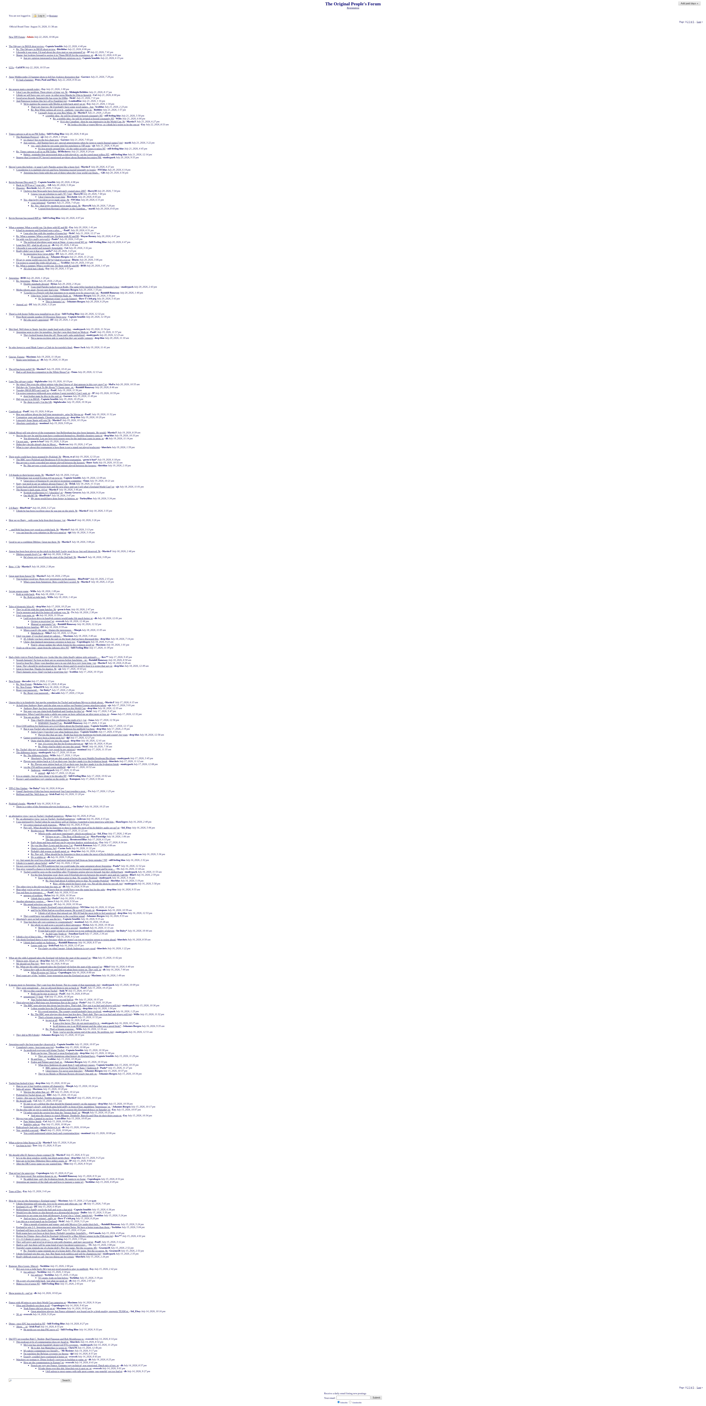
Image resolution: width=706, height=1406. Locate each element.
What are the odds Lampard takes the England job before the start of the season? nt (50, 957)
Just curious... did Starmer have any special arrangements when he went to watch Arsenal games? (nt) (73, 142)
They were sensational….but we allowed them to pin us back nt (47, 987)
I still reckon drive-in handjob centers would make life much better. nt (58, 618)
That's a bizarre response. (50, 1017)
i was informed (38, 202)
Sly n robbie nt (38, 857)
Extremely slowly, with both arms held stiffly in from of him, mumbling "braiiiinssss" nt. (67, 1106)
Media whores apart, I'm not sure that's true (37, 289)
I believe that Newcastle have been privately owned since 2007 (55, 191)
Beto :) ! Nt (14, 566)
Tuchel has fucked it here (21, 1083)
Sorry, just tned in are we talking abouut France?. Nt (41, 483)
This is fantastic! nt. (55, 301)
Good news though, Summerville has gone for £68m (42, 98)
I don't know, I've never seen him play (64, 1070)
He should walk (24, 1100)
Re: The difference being (36, 755)
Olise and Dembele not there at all (33, 1305)
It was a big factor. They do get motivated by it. (76, 1023)
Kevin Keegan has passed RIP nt (25, 218)
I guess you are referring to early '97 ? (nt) (51, 193)
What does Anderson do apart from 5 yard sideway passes (66, 1065)
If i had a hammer (25, 79)
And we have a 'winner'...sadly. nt (40, 1218)
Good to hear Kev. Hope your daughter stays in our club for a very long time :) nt (56, 663)
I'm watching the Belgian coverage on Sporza (46, 1353)
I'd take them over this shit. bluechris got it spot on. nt (65, 1368)
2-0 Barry (13, 507)
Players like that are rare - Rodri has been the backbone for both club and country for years (83, 734)
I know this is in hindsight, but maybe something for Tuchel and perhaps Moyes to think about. (56, 702)
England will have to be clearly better (35, 1230)
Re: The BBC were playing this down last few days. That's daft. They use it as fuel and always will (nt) (81, 1014)
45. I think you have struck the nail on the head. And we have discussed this (61, 638)
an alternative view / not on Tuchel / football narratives (36, 816)
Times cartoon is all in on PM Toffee (27, 134)
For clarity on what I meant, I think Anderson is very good (66, 948)
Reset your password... (27, 690)
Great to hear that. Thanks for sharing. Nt (36, 668)
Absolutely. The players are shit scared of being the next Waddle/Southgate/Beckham (73, 758)
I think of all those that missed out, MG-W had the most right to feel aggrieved (77, 913)
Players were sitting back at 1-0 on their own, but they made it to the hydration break (65, 761)
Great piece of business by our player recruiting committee (52, 480)
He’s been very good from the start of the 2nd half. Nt (50, 557)
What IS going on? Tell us (44, 972)
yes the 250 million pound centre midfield (44, 767)
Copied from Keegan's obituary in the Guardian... (62, 208)
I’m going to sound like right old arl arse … (38, 262)
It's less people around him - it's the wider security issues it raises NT (72, 148)
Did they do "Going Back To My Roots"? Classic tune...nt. (45, 387)
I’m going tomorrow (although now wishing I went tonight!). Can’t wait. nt (53, 393)
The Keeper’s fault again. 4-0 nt (31, 489)
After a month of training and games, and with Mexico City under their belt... (62, 1224)
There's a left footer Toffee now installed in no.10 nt (34, 313)
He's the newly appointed (36, 319)
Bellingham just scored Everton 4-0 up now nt (39, 477)
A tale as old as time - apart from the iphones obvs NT (42, 647)
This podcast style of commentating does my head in (42, 1341)
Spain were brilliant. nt (27, 359)
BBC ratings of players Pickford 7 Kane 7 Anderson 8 (72, 1067)
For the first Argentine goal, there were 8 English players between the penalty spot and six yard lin (79, 874)
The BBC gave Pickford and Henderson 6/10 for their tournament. (48, 459)
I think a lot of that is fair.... (29, 936)
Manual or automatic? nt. (43, 624)
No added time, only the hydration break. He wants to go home (55, 1179)
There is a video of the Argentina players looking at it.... (43, 806)
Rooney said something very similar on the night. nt (42, 779)
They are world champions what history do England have (66, 1056)
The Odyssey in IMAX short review (26, 46)
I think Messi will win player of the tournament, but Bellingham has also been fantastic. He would (57, 432)
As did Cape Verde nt (56, 933)
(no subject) (29, 1272)
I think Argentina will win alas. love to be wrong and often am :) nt (49, 1203)
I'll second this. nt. (40, 256)
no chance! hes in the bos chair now (41, 139)
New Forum (14, 681)
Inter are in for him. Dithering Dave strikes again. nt (41, 1160)
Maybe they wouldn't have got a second (58, 927)
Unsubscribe (356, 1403)
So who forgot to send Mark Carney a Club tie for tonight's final (41, 347)
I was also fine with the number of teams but (45, 233)
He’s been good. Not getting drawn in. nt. (36, 1176)
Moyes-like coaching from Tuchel (40, 990)
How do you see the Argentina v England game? (32, 1200)
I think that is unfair (41, 898)
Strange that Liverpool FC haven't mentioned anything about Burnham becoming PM (59, 157)
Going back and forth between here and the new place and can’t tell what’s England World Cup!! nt (65, 486)
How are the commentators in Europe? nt (44, 1362)
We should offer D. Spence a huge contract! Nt (31, 1155)
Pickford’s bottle (17, 803)
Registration (353, 7)
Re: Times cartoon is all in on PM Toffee (36, 151)
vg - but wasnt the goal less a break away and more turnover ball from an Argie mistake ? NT (61, 860)
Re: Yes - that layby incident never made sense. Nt (56, 205)
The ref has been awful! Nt (22, 369)
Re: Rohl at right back (35, 597)
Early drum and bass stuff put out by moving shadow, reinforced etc (64, 842)
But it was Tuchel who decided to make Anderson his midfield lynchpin (59, 728)
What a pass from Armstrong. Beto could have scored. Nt (51, 581)
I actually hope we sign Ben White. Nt (57, 112)
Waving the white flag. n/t (36, 1092)
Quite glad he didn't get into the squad (50, 740)
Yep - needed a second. (27, 1130)
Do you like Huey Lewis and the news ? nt (52, 845)
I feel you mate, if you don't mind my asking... (39, 636)
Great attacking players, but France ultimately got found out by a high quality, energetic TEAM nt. (80, 1311)
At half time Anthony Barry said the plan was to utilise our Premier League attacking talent (61, 705)
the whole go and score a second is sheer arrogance (56, 924)
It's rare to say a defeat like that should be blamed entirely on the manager (60, 1103)
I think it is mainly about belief (31, 863)
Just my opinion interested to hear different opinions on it (52, 58)
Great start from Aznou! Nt (22, 576)
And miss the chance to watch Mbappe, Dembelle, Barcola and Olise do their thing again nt (76, 1115)
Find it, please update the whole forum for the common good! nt (62, 644)
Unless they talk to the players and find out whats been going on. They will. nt (62, 969)
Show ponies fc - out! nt (20, 1293)
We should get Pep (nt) (27, 963)
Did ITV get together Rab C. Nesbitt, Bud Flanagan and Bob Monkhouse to (46, 1339)
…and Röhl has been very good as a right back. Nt (34, 529)
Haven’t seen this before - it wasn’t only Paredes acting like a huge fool (44, 166)
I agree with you (39, 945)
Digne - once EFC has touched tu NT (27, 1323)
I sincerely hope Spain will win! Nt (33, 420)
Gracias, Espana (16, 356)
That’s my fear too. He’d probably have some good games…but (62, 106)
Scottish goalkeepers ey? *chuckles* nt (43, 492)
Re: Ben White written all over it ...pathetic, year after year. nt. (61, 109)
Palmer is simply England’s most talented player (55, 907)
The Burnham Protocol (27, 136)
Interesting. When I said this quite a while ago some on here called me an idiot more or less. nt (62, 714)
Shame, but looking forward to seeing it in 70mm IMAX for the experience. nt (54, 55)
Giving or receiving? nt (42, 621)
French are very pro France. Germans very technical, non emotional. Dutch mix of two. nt (75, 1365)
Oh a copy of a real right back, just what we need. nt (41, 1280)
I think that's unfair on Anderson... (40, 942)
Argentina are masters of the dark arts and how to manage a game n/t (49, 1182)
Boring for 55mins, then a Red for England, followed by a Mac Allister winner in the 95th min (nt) (64, 1236)
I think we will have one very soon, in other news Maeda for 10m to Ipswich (53, 95)
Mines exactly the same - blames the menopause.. (48, 630)
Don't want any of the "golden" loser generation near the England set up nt (53, 975)
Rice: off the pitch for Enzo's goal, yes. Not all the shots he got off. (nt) (88, 883)
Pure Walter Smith (32, 1121)
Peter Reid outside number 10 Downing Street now (41, 316)
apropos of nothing (33, 895)
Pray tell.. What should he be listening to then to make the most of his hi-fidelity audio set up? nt (72, 827)
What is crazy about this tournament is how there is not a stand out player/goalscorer (58, 447)
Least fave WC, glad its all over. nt (33, 245)
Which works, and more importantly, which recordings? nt (67, 833)
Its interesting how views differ (39, 253)
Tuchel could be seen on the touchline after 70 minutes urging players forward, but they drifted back (73, 871)
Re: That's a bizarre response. (60, 1029)
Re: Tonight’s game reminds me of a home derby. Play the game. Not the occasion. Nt (66, 1250)
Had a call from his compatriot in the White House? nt (42, 372)
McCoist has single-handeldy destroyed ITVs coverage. (51, 1344)
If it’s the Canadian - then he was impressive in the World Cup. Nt (92, 121)
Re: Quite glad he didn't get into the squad (59, 746)
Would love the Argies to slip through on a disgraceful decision (47, 1212)
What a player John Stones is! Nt (25, 1142)
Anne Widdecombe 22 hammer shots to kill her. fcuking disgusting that (44, 76)
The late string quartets (57, 839)
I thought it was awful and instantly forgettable (39, 248)
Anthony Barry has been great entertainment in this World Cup (55, 708)
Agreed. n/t (21, 304)
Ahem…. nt (22, 1326)
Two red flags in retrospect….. (31, 892)
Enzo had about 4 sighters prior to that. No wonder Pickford (67, 877)
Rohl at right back (25, 594)
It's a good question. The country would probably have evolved (70, 1011)
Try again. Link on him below (53, 1277)
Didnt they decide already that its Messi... (36, 444)
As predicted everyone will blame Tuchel (44, 1050)
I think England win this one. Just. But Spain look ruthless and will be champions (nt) (58, 1253)
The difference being (26, 752)
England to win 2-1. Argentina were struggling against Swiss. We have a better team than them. (63, 1227)
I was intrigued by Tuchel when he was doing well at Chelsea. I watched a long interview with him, (65, 821)
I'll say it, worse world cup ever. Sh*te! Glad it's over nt (43, 259)
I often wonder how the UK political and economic (56, 1008)
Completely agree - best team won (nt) (35, 1047)
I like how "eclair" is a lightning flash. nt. (51, 295)
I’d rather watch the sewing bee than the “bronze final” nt (52, 1112)
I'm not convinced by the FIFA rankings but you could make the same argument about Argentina (63, 866)
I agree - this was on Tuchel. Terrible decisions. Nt (40, 1097)
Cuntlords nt (15, 411)
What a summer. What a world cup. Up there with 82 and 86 (38, 227)
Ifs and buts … (38, 1059)
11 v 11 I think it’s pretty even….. (33, 1239)
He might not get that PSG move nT (41, 1329)
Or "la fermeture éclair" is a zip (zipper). (57, 298)
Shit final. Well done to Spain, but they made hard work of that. (40, 329)
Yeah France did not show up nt (39, 1308)
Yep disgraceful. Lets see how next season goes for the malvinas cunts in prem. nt (64, 438)
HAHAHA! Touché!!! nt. (50, 723)
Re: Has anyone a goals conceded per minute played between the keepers (60, 465)
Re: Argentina (23, 281)
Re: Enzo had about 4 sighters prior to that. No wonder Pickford (77, 880)
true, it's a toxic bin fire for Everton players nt (60, 743)
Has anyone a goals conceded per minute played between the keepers (50, 462)
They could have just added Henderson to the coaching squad (54, 916)
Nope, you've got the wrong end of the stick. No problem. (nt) (83, 1032)
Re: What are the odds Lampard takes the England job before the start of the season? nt (59, 966)
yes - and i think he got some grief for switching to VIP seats (60, 145)
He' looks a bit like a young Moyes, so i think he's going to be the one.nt (103, 124)
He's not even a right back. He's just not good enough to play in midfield (52, 1269)
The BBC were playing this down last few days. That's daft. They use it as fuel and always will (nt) (72, 1005)
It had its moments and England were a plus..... (39, 230)
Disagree (20, 188)
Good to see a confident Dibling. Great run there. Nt (34, 542)
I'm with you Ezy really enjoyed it (33, 239)
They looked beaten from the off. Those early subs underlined (54, 335)
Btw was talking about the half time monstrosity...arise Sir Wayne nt (49, 414)
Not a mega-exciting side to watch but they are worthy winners (62, 338)
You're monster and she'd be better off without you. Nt (42, 612)
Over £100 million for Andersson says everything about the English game (53, 726)
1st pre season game (18, 591)
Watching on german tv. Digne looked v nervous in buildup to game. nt (51, 1359)
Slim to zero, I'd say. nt (27, 960)
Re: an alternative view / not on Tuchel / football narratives (45, 818)
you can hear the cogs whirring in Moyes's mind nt (41, 532)
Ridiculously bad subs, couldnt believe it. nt (38, 1127)
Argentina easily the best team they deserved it (32, 1044)
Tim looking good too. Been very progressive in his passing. (46, 578)
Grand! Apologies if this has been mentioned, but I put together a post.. (51, 791)
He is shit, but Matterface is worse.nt (49, 1347)
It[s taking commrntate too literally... (42, 1350)
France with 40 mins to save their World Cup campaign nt (37, 1302)
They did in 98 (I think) (28, 1035)
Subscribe (343, 1403)
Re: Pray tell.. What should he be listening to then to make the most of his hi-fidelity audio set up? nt (81, 854)
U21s (11, 67)
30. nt (19, 1314)
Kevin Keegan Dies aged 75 (22, 182)
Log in (40, 15)
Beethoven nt (37, 830)
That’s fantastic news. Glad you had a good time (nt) (42, 671)
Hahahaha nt (37, 633)
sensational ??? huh (33, 996)
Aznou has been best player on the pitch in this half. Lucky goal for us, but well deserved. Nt (54, 551)
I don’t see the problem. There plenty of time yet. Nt (41, 92)
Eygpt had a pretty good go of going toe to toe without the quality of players (76, 930)
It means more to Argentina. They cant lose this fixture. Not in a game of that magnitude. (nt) (54, 984)
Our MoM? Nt (31, 495)
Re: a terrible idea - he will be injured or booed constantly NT (83, 118)
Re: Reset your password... (37, 693)
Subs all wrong (23, 1089)
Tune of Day (15, 1191)
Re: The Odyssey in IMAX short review (36, 49)
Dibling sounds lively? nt (29, 554)
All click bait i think (34, 268)
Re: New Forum (24, 684)
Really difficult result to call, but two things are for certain (45, 1256)
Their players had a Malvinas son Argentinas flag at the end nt (47, 1002)
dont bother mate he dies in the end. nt (43, 396)
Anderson (35, 770)
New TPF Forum (17, 37)
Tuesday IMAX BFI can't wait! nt (32, 390)
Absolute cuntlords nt (27, 423)
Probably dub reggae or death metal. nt (50, 851)
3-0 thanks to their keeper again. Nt (26, 475)
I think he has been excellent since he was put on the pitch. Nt (46, 510)
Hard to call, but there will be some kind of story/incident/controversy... (51, 1245)
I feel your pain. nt (25, 615)
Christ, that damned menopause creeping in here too (49, 641)
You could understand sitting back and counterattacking (51, 1133)
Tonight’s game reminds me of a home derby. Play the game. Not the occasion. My (56, 1247)
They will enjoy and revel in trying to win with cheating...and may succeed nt (54, 1242)
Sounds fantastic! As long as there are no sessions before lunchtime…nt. (52, 660)
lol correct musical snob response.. (41, 824)
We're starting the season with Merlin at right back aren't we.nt (54, 104)
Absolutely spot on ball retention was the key (39, 919)
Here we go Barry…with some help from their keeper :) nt (37, 520)
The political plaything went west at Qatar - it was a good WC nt (55, 242)
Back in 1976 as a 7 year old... (31, 185)
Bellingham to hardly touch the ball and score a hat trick (44, 1209)
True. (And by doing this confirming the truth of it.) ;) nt (58, 720)
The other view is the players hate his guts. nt (38, 886)
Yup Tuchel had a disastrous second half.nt (52, 999)
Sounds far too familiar (27, 627)
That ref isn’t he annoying (22, 1173)
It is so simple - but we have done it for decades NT (41, 776)
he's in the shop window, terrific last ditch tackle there (42, 1157)
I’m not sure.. (22, 441)
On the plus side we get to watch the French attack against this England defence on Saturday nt (63, 1109)
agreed (41, 773)
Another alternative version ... (31, 901)
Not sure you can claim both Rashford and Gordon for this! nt (54, 711)
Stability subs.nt (32, 1124)
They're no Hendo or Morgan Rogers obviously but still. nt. (67, 1073)
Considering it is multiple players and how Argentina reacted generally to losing (56, 169)
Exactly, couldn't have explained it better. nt (45, 1356)
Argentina (14, 278)
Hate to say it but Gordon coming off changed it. (40, 1086)
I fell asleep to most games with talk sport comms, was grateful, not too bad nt (84, 1371)
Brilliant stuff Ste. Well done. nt (32, 794)
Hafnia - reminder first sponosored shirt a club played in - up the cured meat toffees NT (67, 154)
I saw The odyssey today (21, 381)
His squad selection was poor (38, 904)
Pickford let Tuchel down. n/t (30, 1095)
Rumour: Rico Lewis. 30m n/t (23, 1266)
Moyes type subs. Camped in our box (34, 1118)
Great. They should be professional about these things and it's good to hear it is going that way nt (64, 666)
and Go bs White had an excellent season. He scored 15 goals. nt (63, 910)
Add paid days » (689, 3)
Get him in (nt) (23, 1145)
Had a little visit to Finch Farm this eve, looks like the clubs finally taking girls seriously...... (54, 657)
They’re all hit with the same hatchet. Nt (36, 609)
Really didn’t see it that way (30, 251)
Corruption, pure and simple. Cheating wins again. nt (42, 417)
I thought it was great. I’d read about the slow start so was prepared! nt (50, 52)
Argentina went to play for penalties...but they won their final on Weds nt (52, 332)
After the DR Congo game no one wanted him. (39, 1163)
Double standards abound (36, 283)
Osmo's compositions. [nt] (43, 848)
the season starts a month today (24, 89)
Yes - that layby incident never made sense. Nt (46, 199)
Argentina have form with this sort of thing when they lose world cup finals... (61, 172)
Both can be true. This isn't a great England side (54, 1053)
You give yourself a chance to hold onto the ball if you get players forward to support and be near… (65, 869)
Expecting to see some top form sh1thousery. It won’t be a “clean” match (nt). (54, 1215)
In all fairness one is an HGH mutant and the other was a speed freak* (87, 1026)
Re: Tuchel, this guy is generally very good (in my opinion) (45, 749)
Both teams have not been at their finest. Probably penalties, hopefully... (52, 1233)
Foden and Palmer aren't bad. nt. (47, 1062)
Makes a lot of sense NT (28, 1283)
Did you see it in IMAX (28, 399)
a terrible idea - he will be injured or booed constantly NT (74, 115)
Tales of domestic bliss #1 (21, 606)
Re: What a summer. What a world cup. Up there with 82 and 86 (47, 236)
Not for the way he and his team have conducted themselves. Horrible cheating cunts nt (59, 435)
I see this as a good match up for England (36, 1221)
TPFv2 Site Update (18, 788)
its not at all (51, 1020)
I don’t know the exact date (51, 196)
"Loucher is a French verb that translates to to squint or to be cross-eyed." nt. (61, 292)
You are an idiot (32, 717)
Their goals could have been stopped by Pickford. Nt (35, 456)
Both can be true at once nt (44, 993)
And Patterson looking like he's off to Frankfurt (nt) (41, 101)
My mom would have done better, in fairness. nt (54, 498)
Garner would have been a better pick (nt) (44, 737)
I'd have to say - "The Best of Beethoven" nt (67, 836)
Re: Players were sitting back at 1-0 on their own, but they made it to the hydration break (75, 764)
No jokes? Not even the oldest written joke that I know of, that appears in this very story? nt (61, 384)
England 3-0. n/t (24, 1206)
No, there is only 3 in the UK (38, 402)
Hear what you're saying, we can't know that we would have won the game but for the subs (60, 889)
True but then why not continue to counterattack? (48, 922)
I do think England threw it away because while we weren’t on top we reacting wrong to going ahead (66, 939)
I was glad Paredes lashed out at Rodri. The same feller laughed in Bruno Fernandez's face (75, 286)
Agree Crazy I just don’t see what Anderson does (55, 731)
